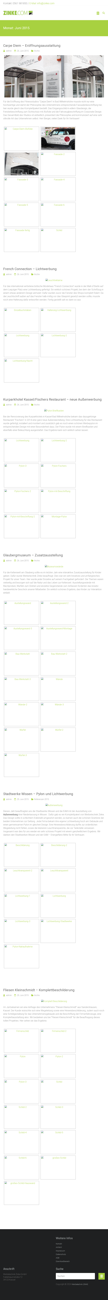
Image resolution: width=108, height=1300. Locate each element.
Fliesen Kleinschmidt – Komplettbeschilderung (39, 990)
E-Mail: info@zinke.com (41, 3)
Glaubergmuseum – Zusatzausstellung (33, 555)
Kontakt (59, 1244)
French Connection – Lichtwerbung (30, 269)
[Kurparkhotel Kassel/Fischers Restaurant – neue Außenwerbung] (54, 410)
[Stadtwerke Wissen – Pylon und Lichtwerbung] (54, 805)
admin (9, 51)
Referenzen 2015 (41, 799)
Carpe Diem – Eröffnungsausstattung (31, 46)
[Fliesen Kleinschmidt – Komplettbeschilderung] (54, 1001)
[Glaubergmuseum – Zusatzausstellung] (54, 566)
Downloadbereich (63, 1261)
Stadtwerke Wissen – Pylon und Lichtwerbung (38, 794)
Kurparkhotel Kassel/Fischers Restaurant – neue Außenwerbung (52, 399)
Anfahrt (59, 1247)
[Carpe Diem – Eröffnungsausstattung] (54, 56)
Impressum (60, 1251)
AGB (57, 1258)
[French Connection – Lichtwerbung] (54, 280)
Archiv (37, 51)
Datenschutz (61, 1254)
